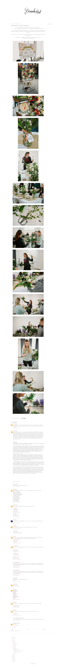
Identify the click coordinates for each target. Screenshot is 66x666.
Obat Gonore (14, 514)
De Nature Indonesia (15, 510)
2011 (13, 658)
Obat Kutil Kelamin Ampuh (16, 512)
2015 (13, 642)
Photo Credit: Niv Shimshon (28, 414)
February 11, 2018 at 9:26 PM (16, 559)
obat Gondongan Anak (16, 566)
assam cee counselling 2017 (16, 497)
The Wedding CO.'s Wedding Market (34, 27)
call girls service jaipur (15, 556)
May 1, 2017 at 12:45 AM (16, 486)
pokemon (14, 610)
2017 (13, 640)
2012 (13, 657)
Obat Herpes (14, 513)
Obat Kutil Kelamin (15, 515)
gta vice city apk (15, 624)
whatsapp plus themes (15, 623)
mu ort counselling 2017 (16, 500)
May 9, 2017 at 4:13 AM (16, 502)
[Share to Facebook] (24, 418)
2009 (13, 661)
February (14, 648)
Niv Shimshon (13, 30)
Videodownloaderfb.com (16, 606)
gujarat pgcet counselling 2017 (16, 498)
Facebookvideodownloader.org (17, 605)
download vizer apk (15, 585)
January (14, 653)
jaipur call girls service (15, 549)
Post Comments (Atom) (17, 630)
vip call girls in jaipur (15, 553)
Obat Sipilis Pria (15, 508)
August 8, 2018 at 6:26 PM (16, 599)
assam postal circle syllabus (16, 495)
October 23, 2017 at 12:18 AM (16, 533)
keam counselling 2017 (16, 499)
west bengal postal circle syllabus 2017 (17, 494)
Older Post (44, 629)
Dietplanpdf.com (15, 613)
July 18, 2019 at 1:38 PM (16, 607)
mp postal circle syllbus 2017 (16, 492)
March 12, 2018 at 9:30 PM (16, 567)
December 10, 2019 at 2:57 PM (17, 615)
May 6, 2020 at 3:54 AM (16, 625)
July (14, 646)
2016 (13, 641)
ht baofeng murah (29, 444)
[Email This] (21, 418)
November (14, 643)
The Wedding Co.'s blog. (37, 37)
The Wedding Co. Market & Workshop (18, 650)
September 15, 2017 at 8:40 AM (17, 528)
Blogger (34, 663)
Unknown (14, 423)
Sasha (13, 536)
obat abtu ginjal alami (15, 562)
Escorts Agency (15, 545)
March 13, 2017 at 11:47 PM (16, 439)
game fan (14, 602)
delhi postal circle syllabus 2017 (17, 491)
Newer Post (12, 629)
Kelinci (15, 485)
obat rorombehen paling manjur (17, 565)
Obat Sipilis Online (15, 511)
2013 (13, 656)
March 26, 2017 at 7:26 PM (16, 481)
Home (28, 629)
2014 (13, 655)
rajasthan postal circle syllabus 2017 (17, 493)
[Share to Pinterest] (25, 418)
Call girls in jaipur (15, 541)
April (14, 647)
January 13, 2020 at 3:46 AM (16, 620)
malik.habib (14, 489)
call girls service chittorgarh (16, 558)
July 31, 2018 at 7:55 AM (16, 586)
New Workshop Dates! (16, 649)
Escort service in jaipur (16, 539)
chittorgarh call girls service (16, 551)
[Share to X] (23, 418)
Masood (14, 519)
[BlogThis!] (22, 418)
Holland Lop (14, 484)
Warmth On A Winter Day (16, 652)
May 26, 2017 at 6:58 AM (16, 523)
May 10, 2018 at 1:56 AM (16, 581)
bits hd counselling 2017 (16, 496)
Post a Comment (14, 627)
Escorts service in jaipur (17, 537)
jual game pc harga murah (36, 432)
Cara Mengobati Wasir (16, 509)
